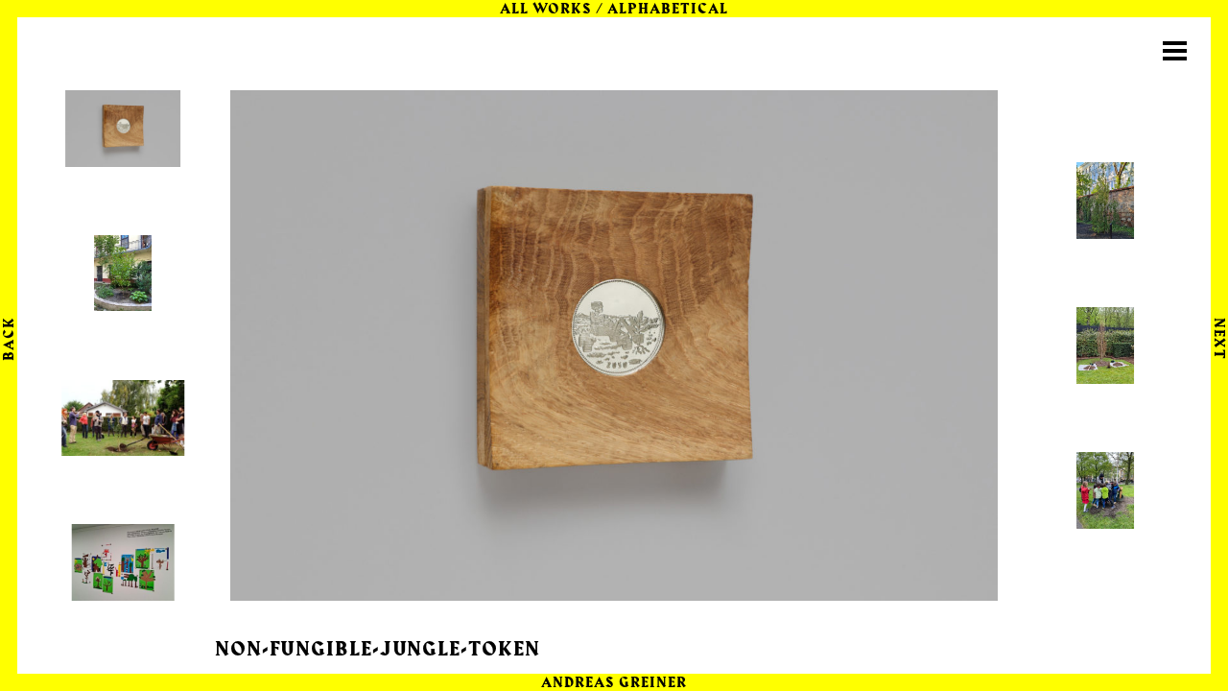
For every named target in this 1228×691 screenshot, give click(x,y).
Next (1218, 338)
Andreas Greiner (614, 683)
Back (9, 339)
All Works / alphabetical (614, 9)
